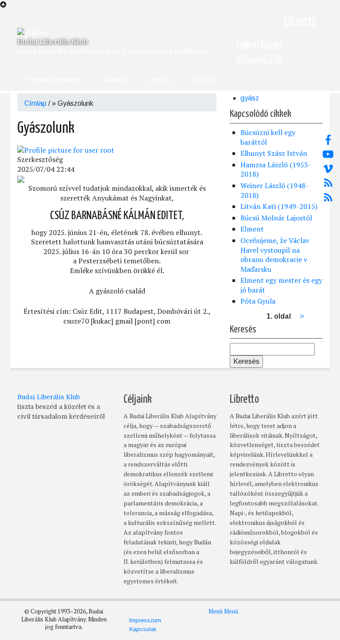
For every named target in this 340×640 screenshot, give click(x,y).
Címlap (35, 103)
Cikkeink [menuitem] (113, 80)
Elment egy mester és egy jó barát (281, 285)
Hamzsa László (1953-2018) (275, 169)
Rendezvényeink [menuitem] (53, 80)
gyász (249, 98)
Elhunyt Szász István (273, 153)
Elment (252, 229)
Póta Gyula (257, 301)
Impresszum (145, 620)
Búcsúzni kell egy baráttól (267, 137)
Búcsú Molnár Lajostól (276, 218)
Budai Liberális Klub (52, 42)
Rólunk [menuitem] (204, 80)
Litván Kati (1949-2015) (278, 206)
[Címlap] (32, 32)
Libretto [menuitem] (159, 80)
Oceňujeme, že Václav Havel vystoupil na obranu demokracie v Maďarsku (274, 254)
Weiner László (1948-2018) (274, 190)
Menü (216, 611)
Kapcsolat (142, 629)
